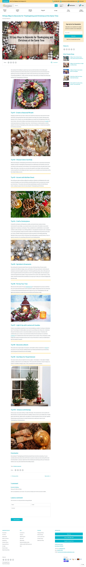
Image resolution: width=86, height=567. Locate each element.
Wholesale (22, 540)
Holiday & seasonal (17, 466)
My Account (81, 1)
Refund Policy (40, 534)
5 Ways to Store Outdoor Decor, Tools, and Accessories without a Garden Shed (76, 58)
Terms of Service (40, 536)
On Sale (3, 546)
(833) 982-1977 (62, 548)
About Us (69, 534)
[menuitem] (4, 10)
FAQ (20, 546)
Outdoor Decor (5, 542)
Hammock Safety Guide (24, 542)
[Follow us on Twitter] (67, 49)
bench (46, 347)
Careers (21, 534)
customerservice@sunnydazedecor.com (66, 552)
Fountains (4, 532)
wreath (46, 121)
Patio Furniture (5, 538)
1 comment (55, 62)
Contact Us (22, 532)
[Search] (56, 5)
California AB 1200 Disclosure (26, 544)
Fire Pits (4, 534)
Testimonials (5, 1)
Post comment (17, 519)
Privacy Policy (40, 538)
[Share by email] (16, 62)
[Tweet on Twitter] (13, 62)
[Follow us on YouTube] (74, 49)
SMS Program (22, 536)
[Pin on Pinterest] (11, 62)
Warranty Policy (40, 540)
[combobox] (34, 5)
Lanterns (13, 335)
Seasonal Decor (5, 544)
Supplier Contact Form (69, 541)
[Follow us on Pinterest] (71, 49)
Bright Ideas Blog (5, 549)
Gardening (4, 540)
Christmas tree (29, 286)
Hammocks (4, 536)
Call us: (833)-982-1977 (69, 537)
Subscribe (73, 36)
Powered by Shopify (6, 563)
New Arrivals (5, 547)
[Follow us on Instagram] (69, 49)
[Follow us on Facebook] (64, 49)
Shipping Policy (40, 532)
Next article (47, 476)
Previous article (15, 476)
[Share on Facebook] (8, 62)
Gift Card (22, 538)
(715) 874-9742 (60, 550)
